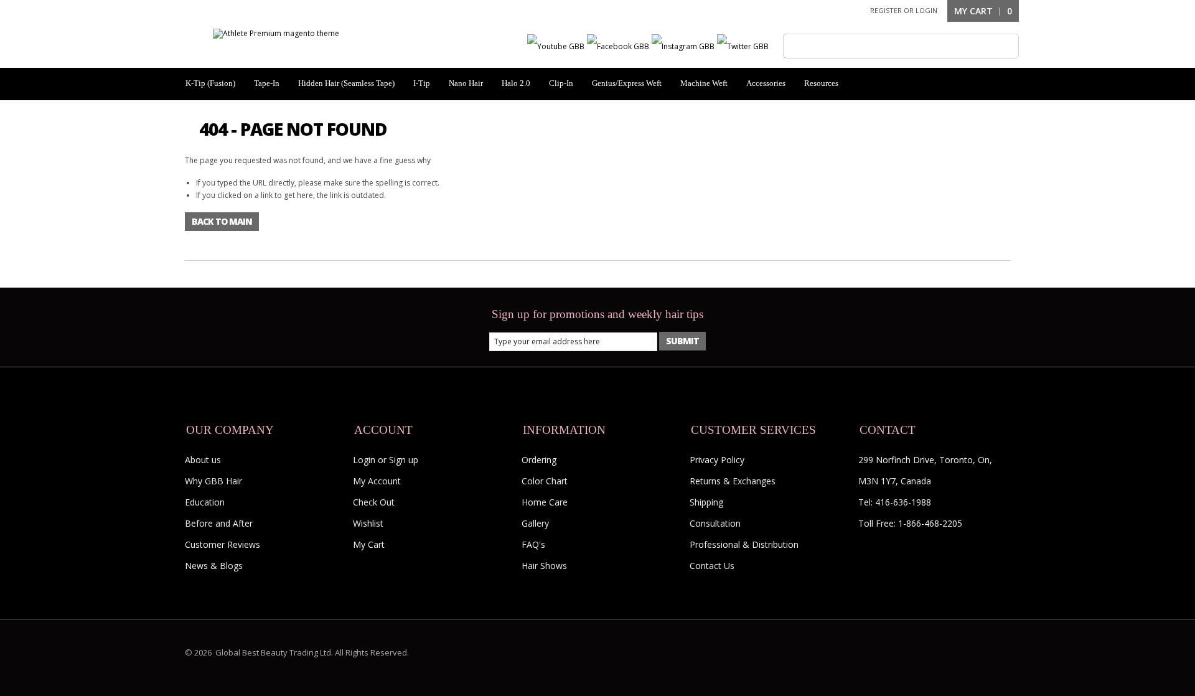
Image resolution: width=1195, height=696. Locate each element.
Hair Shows (544, 565)
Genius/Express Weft (627, 83)
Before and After (219, 523)
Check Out (374, 502)
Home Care (545, 502)
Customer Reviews (222, 544)
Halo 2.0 (516, 83)
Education (205, 502)
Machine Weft (704, 83)
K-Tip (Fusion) (210, 83)
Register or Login (903, 10)
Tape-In (266, 83)
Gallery (535, 523)
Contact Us (712, 565)
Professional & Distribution (744, 544)
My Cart (369, 544)
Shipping (706, 502)
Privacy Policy (717, 460)
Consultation (715, 523)
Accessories (765, 83)
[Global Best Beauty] (276, 33)
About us (203, 460)
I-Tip (421, 83)
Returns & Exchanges (733, 481)
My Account (377, 481)
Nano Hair (466, 83)
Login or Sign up (385, 460)
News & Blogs (214, 565)
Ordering (539, 460)
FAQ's (533, 544)
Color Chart (545, 481)
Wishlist (368, 523)
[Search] (795, 46)
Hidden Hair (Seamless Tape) (346, 83)
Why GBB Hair (213, 481)
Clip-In (561, 83)
